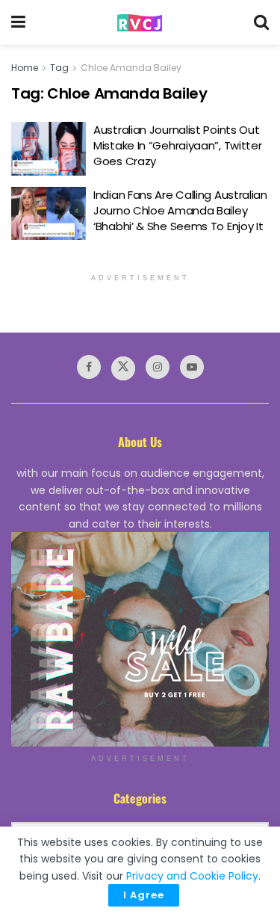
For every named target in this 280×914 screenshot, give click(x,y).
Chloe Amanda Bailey (131, 67)
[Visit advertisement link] (140, 639)
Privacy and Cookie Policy (192, 875)
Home (24, 67)
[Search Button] (261, 22)
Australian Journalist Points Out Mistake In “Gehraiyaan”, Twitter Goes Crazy (177, 145)
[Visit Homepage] (139, 22)
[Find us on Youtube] (192, 367)
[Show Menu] (18, 22)
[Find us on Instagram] (157, 367)
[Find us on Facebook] (89, 367)
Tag (59, 67)
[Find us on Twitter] (123, 368)
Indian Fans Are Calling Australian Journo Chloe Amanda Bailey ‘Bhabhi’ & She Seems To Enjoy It (180, 210)
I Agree (143, 895)
